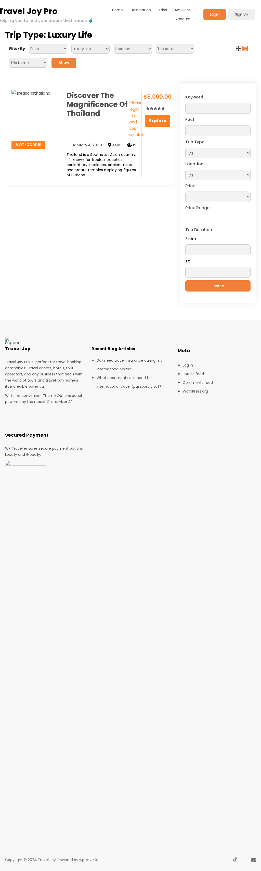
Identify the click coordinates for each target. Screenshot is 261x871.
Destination (140, 9)
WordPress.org (195, 391)
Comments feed (198, 382)
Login (214, 14)
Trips (163, 9)
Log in (188, 365)
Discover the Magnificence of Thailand (97, 104)
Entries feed (193, 373)
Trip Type (194, 142)
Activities (183, 9)
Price (190, 186)
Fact (189, 119)
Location (194, 164)
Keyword (194, 97)
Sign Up (241, 14)
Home (117, 9)
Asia (116, 145)
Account (183, 18)
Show (64, 62)
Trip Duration (198, 230)
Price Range (197, 208)
